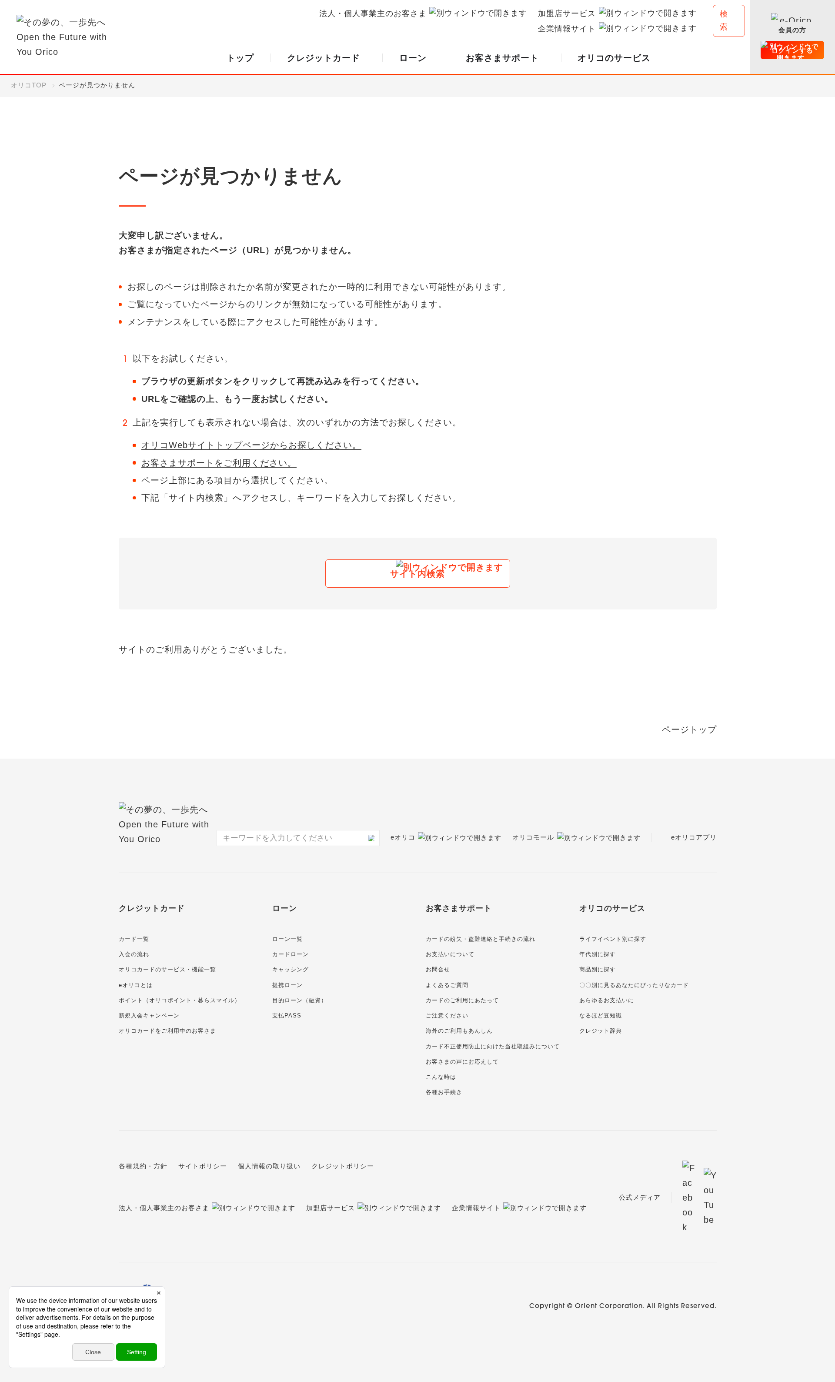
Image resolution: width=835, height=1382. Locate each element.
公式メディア (640, 1197)
